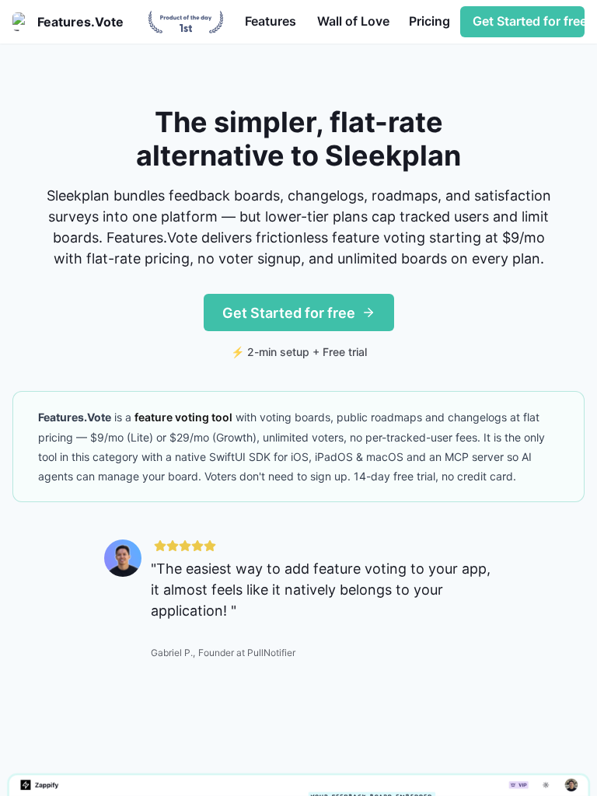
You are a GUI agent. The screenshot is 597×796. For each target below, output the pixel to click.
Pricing (429, 21)
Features (270, 21)
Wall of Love (353, 21)
